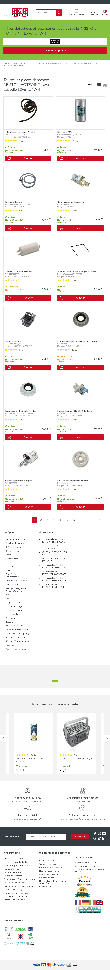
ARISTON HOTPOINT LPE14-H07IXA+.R (54, 553)
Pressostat (11, 618)
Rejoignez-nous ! (47, 887)
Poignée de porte (14, 603)
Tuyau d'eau (11, 645)
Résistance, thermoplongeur (19, 634)
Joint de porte (12, 585)
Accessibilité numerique (14, 900)
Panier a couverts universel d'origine (32, 759)
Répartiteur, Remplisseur (17, 630)
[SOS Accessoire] (20, 13)
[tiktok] (99, 840)
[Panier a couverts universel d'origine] (33, 732)
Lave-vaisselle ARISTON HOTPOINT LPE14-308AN (53, 540)
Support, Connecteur (15, 637)
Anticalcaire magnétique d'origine (75, 759)
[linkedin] (104, 840)
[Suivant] (99, 520)
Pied (8, 599)
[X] (99, 836)
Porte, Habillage (13, 614)
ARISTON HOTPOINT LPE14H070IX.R (51, 547)
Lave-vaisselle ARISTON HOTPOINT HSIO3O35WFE (53, 573)
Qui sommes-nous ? (48, 864)
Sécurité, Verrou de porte (17, 641)
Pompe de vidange (14, 610)
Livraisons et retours (12, 872)
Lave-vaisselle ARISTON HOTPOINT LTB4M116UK (52, 586)
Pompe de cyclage (14, 606)
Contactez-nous (46, 861)
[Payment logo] (55, 965)
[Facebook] (95, 836)
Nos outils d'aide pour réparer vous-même (53, 882)
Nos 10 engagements (49, 871)
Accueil (6, 64)
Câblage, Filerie (13, 559)
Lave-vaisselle (51, 64)
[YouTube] (104, 836)
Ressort (9, 622)
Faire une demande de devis (16, 862)
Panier (8, 595)
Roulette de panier (14, 626)
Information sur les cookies (15, 893)
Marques (16, 64)
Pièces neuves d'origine (14, 890)
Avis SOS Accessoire (48, 874)
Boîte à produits (13, 547)
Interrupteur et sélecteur (17, 581)
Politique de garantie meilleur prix (18, 886)
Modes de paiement (12, 876)
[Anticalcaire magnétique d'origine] (76, 732)
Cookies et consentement (15, 896)
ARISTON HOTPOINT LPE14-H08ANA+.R (54, 560)
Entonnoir (10, 566)
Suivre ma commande (13, 859)
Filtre (8, 570)
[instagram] (95, 840)
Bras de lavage (12, 551)
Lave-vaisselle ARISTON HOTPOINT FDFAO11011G (53, 579)
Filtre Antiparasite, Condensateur (14, 575)
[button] (3, 738)
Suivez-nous (12, 836)
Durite (8, 563)
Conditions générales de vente (17, 865)
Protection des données (14, 883)
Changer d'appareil (55, 50)
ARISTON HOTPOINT (32, 64)
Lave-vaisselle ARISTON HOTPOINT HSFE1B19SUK (53, 566)
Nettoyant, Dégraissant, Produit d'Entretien (17, 589)
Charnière (10, 555)
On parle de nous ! (47, 878)
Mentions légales (11, 869)
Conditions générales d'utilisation (19, 879)
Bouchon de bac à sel (15, 543)
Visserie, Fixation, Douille (17, 649)
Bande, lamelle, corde (15, 539)
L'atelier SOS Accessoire (50, 868)
